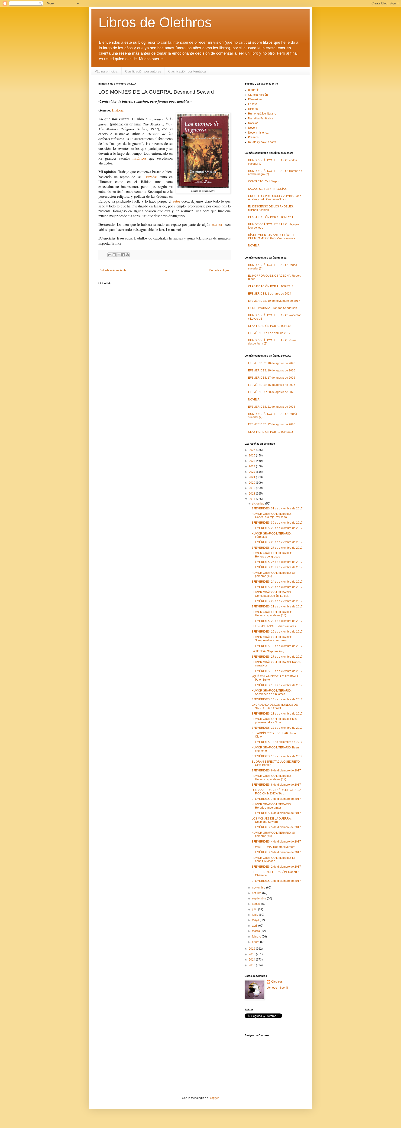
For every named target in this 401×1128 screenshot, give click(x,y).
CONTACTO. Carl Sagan (263, 181)
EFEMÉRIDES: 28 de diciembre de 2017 (277, 542)
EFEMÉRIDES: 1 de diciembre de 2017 (276, 880)
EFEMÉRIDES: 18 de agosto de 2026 (271, 363)
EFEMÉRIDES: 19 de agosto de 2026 (271, 370)
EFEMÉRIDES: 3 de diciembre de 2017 (276, 852)
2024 (252, 460)
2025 (252, 455)
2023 (252, 466)
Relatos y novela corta (262, 142)
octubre (257, 893)
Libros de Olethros (155, 22)
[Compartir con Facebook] (123, 254)
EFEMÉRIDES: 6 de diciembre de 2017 (276, 813)
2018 (252, 493)
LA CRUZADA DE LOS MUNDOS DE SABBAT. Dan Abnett (275, 706)
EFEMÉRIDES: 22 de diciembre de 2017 (277, 601)
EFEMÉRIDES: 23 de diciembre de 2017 (277, 587)
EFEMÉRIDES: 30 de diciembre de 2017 (277, 522)
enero (256, 942)
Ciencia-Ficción (258, 94)
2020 (252, 482)
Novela (252, 127)
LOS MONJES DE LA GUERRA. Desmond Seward (271, 820)
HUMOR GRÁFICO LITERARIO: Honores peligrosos (271, 554)
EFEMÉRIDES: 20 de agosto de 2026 (271, 392)
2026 (252, 450)
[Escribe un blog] (114, 254)
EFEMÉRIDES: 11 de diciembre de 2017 (277, 742)
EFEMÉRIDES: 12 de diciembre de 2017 (277, 727)
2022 (252, 471)
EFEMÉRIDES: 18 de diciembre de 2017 (277, 646)
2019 (252, 488)
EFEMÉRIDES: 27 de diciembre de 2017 (277, 547)
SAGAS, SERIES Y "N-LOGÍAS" (268, 188)
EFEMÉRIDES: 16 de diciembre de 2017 (277, 671)
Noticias (253, 123)
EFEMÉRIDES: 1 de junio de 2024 (269, 293)
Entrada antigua (219, 270)
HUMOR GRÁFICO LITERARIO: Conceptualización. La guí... (271, 594)
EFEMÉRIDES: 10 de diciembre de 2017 (277, 756)
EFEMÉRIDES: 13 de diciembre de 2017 (277, 713)
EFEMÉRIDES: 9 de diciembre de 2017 (276, 770)
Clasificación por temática (187, 71)
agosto (256, 903)
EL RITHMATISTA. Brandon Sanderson (272, 308)
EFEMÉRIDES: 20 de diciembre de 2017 (277, 621)
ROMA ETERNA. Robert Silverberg (273, 847)
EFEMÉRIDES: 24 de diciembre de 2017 (277, 581)
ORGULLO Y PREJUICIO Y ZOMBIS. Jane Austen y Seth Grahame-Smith (274, 197)
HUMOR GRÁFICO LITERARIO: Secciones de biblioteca (271, 692)
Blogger (214, 1098)
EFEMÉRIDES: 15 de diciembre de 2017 (277, 685)
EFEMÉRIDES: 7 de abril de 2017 (269, 333)
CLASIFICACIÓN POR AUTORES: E (270, 286)
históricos (139, 158)
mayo (256, 920)
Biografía (253, 90)
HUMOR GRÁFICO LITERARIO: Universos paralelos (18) (271, 613)
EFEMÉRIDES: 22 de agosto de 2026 (271, 424)
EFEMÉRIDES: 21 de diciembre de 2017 (277, 606)
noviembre (259, 887)
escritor (217, 224)
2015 (252, 954)
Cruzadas (150, 176)
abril (255, 925)
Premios (253, 137)
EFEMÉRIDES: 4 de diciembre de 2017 (276, 841)
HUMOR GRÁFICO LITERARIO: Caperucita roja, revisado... (271, 515)
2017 (252, 499)
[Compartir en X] (118, 254)
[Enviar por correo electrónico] (109, 254)
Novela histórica (258, 132)
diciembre (258, 503)
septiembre (259, 898)
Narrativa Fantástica (260, 118)
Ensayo (253, 104)
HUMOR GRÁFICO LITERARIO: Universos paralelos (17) (271, 777)
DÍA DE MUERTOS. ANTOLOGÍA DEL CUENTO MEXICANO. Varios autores (271, 236)
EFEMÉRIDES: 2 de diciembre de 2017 (276, 866)
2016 (252, 948)
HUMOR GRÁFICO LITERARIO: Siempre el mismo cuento (271, 639)
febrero (257, 936)
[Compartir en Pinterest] (127, 254)
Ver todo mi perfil (277, 987)
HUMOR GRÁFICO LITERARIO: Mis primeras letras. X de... (274, 720)
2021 (252, 477)
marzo (256, 931)
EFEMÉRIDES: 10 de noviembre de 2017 (274, 300)
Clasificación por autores (143, 71)
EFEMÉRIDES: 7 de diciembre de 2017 (276, 798)
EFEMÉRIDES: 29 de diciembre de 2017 (277, 528)
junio (255, 914)
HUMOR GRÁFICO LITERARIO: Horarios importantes (271, 806)
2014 (252, 959)
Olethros (277, 981)
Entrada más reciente (113, 270)
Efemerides (255, 99)
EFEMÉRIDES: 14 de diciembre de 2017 (277, 699)
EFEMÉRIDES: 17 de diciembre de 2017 (277, 656)
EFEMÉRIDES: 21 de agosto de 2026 (271, 406)
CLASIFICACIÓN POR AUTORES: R (271, 326)
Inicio (168, 270)
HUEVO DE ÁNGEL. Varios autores (274, 626)
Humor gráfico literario (262, 113)
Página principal (106, 71)
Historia (117, 110)
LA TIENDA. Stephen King (268, 651)
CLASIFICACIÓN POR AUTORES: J (270, 217)
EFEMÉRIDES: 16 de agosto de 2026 (271, 385)
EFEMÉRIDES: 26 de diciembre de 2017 (277, 562)
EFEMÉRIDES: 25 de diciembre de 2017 (277, 567)
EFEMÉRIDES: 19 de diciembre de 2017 (277, 631)
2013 (252, 965)
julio (255, 909)
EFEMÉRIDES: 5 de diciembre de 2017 (276, 827)
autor (176, 201)
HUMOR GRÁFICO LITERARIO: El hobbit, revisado (273, 859)
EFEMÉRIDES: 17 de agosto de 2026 (271, 377)
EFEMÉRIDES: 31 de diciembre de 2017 (277, 508)
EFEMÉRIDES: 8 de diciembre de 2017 (276, 784)
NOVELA (253, 245)
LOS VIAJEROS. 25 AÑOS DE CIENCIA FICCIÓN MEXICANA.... (276, 791)
